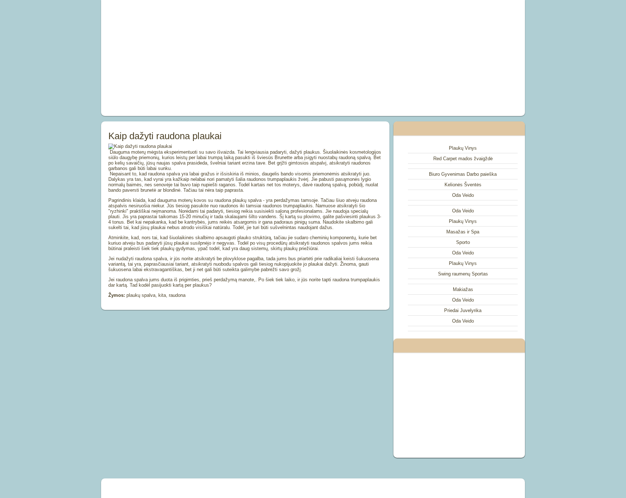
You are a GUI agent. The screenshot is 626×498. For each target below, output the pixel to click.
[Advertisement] (231, 58)
